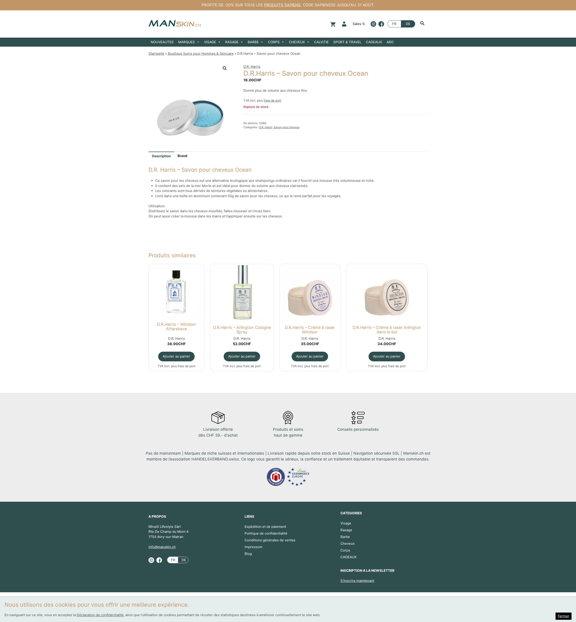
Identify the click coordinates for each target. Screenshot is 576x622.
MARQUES (186, 42)
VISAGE (210, 42)
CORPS (274, 42)
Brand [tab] (182, 156)
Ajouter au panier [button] (176, 356)
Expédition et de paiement (265, 526)
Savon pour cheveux (286, 127)
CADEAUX (374, 42)
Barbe (345, 537)
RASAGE (231, 42)
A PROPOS (157, 516)
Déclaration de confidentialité (100, 615)
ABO (390, 42)
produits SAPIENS (282, 5)
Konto (344, 24)
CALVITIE (321, 42)
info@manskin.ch (162, 547)
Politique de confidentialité (266, 533)
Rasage (346, 530)
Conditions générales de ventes (270, 540)
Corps (345, 550)
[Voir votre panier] (332, 24)
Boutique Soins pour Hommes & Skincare (201, 53)
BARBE (253, 42)
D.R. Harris (251, 66)
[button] (225, 68)
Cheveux (347, 543)
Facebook (381, 24)
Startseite (156, 53)
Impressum (253, 547)
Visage (345, 523)
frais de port (272, 100)
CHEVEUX (297, 42)
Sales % (359, 24)
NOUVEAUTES (162, 42)
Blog (248, 553)
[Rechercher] (423, 23)
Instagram (373, 24)
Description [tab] (161, 156)
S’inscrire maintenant (357, 581)
